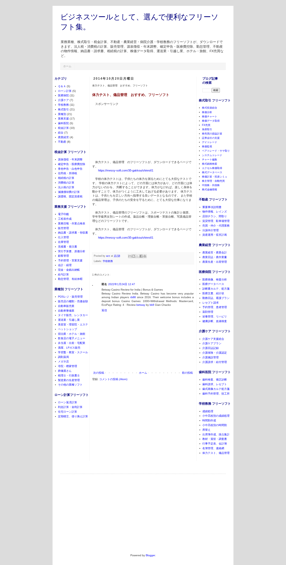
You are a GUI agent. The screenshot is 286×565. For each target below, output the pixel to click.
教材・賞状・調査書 (214, 438)
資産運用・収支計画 (214, 234)
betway (140, 304)
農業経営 (63, 137)
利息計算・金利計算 (70, 407)
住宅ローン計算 (67, 411)
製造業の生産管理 (69, 380)
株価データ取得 (211, 120)
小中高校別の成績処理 (216, 415)
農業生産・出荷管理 (214, 261)
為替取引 (207, 129)
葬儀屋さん (65, 370)
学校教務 (108, 261)
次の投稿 (98, 372)
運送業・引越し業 (69, 319)
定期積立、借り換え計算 (73, 416)
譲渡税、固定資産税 (70, 196)
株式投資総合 (209, 107)
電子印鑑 (63, 214)
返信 (104, 310)
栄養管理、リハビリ (214, 316)
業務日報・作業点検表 (71, 223)
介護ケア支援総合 (213, 338)
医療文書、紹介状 (213, 293)
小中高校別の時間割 (214, 425)
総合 (60, 132)
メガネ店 (63, 361)
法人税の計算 (66, 187)
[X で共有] (137, 256)
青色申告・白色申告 (70, 168)
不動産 (62, 141)
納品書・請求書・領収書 (73, 232)
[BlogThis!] (134, 256)
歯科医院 (63, 123)
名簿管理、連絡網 (213, 448)
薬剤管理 (207, 311)
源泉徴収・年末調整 (70, 159)
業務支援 (63, 118)
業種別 (62, 114)
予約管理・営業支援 (70, 260)
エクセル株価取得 (212, 168)
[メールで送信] (130, 256)
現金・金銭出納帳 (69, 269)
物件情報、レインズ (214, 211)
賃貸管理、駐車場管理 (216, 220)
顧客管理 (63, 255)
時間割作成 (209, 420)
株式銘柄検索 (209, 163)
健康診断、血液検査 (214, 321)
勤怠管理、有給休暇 (70, 278)
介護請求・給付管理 (214, 362)
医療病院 (63, 95)
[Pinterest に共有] (145, 256)
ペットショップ (67, 329)
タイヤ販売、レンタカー (73, 315)
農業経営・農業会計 (214, 252)
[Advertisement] (121, 130)
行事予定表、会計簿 (214, 443)
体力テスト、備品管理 (216, 452)
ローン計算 (65, 90)
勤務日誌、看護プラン (216, 298)
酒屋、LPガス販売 (69, 347)
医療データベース (213, 284)
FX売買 (206, 125)
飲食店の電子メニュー (71, 338)
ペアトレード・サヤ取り (216, 150)
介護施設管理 (210, 357)
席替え (206, 429)
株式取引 (63, 109)
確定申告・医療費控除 (71, 164)
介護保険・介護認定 (214, 352)
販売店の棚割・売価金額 (73, 301)
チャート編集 (209, 159)
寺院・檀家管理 (67, 366)
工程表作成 (65, 218)
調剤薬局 (63, 357)
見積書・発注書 (67, 246)
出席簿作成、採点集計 (216, 434)
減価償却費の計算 (69, 191)
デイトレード (209, 142)
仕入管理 (63, 237)
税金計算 (63, 127)
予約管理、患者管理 (214, 307)
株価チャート (209, 116)
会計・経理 (65, 265)
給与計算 (63, 274)
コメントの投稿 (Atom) (113, 379)
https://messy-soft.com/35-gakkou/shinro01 (125, 170)
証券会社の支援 (211, 137)
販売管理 (63, 228)
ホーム (67, 66)
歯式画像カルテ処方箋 (216, 388)
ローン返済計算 (67, 402)
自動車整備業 (66, 310)
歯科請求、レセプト (214, 384)
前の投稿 (187, 372)
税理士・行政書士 (69, 375)
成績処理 (207, 411)
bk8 (152, 304)
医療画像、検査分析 (214, 279)
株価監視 (207, 146)
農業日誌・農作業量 (214, 257)
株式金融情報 (209, 189)
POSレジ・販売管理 (70, 296)
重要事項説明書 (211, 207)
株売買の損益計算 (212, 133)
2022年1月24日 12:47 (121, 284)
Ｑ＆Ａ (62, 86)
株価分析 (207, 112)
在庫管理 (63, 241)
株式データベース (212, 172)
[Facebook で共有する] (141, 256)
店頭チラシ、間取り (214, 216)
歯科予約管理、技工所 (216, 393)
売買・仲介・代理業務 (216, 225)
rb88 (133, 297)
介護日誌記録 (210, 348)
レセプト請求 (210, 302)
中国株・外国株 (211, 185)
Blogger (150, 555)
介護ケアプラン (211, 343)
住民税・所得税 (67, 173)
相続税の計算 (66, 177)
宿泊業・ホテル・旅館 (71, 333)
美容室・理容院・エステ (73, 324)
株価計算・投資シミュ (214, 176)
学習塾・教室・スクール (73, 352)
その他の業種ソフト (70, 384)
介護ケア (63, 100)
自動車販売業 (66, 306)
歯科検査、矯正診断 (214, 379)
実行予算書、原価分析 (71, 251)
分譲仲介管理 (210, 230)
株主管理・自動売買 (213, 180)
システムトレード (212, 155)
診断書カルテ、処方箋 (216, 288)
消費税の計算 (66, 182)
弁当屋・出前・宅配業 (71, 342)
